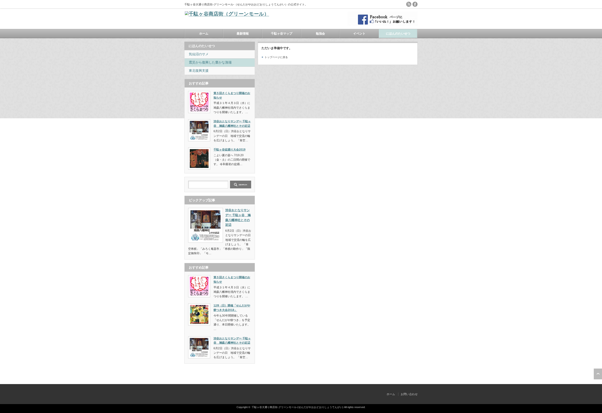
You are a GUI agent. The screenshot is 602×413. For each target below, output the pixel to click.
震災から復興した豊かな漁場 (210, 62)
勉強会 (320, 33)
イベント (359, 33)
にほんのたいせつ (398, 33)
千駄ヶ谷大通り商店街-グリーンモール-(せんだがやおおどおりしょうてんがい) (297, 407)
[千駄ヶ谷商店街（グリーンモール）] (227, 13)
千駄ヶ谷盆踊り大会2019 (230, 149)
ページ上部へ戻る (598, 374)
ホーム (203, 33)
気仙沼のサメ (199, 54)
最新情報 (243, 33)
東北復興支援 (199, 70)
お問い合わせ (409, 394)
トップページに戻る (276, 57)
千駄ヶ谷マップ (281, 33)
